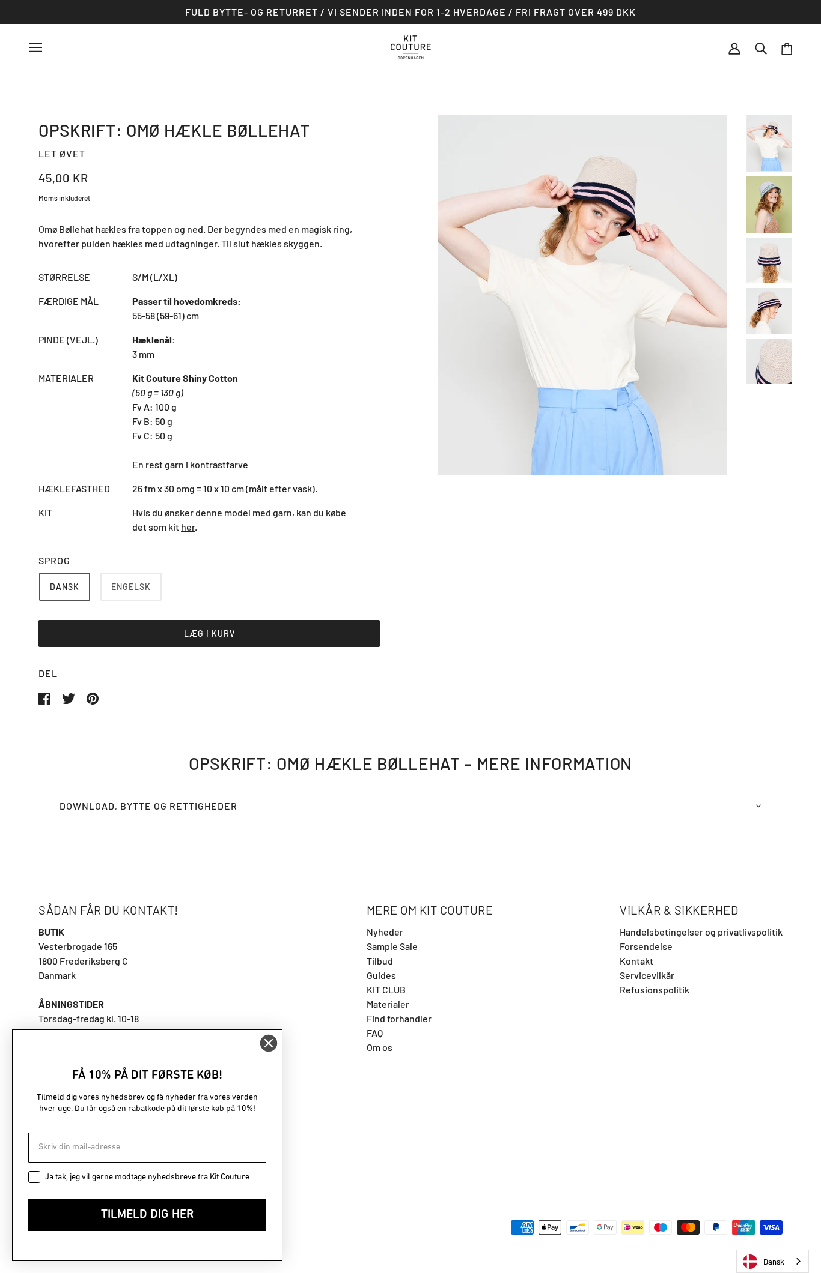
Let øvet (61, 153)
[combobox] (772, 1261)
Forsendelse (646, 946)
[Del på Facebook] (45, 697)
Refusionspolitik (654, 989)
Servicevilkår (647, 975)
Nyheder (385, 931)
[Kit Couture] (411, 46)
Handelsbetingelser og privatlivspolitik (701, 931)
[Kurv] (787, 48)
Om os (379, 1047)
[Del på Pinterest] (92, 697)
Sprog (54, 560)
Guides (381, 975)
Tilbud (380, 960)
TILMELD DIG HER (147, 1215)
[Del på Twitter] (69, 697)
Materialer (388, 1004)
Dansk (773, 1261)
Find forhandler (399, 1018)
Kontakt (636, 960)
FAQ (375, 1032)
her (188, 526)
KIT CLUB (386, 989)
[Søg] (761, 47)
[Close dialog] (269, 1043)
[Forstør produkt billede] (582, 295)
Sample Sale (392, 946)
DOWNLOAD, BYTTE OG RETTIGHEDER (148, 805)
